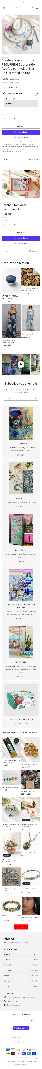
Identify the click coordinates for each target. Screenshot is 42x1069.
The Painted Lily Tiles (27, 791)
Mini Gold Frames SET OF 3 (29, 764)
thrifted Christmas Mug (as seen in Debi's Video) (11, 860)
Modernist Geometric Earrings (30, 917)
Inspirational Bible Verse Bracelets (28, 889)
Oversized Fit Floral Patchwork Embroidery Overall (30, 333)
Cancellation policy (21, 1064)
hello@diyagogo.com (14, 1005)
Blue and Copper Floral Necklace (8, 889)
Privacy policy (11, 1061)
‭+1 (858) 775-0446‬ (13, 1001)
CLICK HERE (20, 561)
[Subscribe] (35, 398)
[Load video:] (21, 364)
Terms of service (21, 1061)
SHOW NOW (20, 455)
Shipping (4, 82)
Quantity (4, 114)
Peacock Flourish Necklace (29, 853)
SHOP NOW (20, 507)
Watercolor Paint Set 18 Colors (10, 787)
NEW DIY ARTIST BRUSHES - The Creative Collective (11, 761)
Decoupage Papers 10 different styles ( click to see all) (30, 289)
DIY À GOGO (12, 1058)
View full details (32, 159)
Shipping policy (32, 1061)
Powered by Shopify (21, 1058)
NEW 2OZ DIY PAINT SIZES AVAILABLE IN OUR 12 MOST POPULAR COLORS (10, 296)
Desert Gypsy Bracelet (8, 918)
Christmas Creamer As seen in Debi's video (30, 825)
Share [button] (6, 159)
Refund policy (33, 1058)
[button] (4, 7)
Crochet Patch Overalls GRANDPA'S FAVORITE (8, 341)
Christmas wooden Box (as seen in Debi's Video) (11, 825)
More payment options (21, 137)
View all (21, 927)
